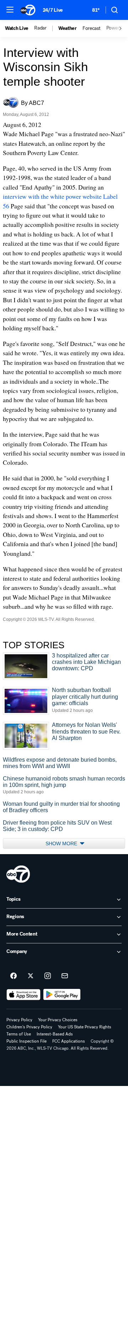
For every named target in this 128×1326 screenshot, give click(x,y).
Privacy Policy (19, 1020)
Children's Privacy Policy (29, 1027)
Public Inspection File (26, 1041)
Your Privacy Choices (58, 1020)
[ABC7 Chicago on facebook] (13, 976)
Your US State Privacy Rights (84, 1027)
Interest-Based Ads (55, 1034)
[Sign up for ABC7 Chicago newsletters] (65, 976)
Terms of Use (18, 1034)
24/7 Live (53, 10)
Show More (62, 843)
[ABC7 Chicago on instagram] (48, 976)
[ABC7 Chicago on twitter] (30, 976)
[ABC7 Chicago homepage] (28, 10)
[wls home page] (18, 874)
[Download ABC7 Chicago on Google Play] (62, 994)
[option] (19, 28)
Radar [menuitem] (40, 28)
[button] (9, 9)
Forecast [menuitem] (91, 28)
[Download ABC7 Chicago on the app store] (23, 994)
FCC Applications (68, 1041)
